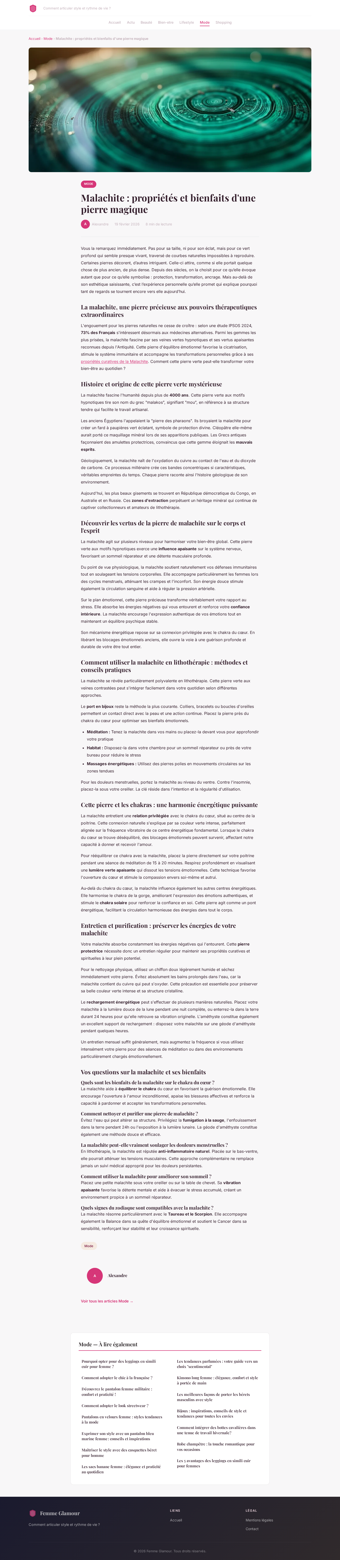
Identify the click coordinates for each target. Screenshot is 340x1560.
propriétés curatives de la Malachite (114, 361)
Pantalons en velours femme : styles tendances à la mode (122, 1419)
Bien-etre (165, 22)
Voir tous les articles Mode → (107, 1301)
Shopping (224, 22)
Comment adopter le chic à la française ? (117, 1377)
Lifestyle (186, 22)
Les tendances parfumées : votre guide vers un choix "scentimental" (217, 1364)
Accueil (115, 22)
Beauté (146, 22)
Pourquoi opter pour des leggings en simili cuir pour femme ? (119, 1364)
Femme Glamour (60, 1512)
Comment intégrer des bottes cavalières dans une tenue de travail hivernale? (216, 1430)
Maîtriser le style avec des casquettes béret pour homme (119, 1452)
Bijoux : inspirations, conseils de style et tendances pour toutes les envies (211, 1413)
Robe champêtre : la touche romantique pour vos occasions (216, 1446)
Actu (131, 22)
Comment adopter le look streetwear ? (115, 1405)
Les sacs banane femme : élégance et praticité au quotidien (121, 1469)
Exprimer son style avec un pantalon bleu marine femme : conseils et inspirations (118, 1436)
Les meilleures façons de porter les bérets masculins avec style (213, 1397)
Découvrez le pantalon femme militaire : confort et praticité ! (117, 1391)
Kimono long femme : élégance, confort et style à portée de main (217, 1380)
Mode (205, 22)
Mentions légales (259, 1520)
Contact (252, 1529)
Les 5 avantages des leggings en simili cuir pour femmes (214, 1463)
